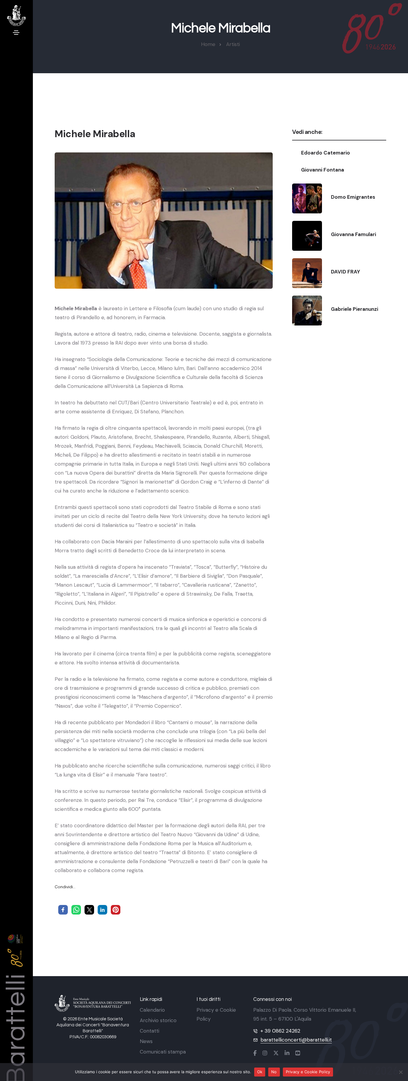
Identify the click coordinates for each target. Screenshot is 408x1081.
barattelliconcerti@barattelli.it (296, 1039)
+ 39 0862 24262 (280, 1031)
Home (208, 44)
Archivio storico (158, 1020)
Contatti (149, 1031)
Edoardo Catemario (325, 152)
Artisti (233, 44)
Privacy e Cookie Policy (308, 1071)
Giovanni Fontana (322, 169)
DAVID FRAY (345, 271)
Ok (260, 1071)
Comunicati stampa (163, 1051)
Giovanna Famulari (353, 234)
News (146, 1041)
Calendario (152, 1010)
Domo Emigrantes (353, 197)
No (274, 1071)
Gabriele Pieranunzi (354, 309)
